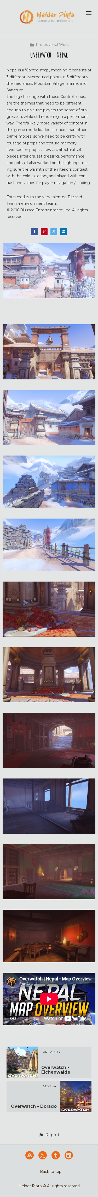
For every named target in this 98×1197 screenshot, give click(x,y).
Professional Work (52, 44)
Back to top (50, 1171)
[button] (49, 1135)
